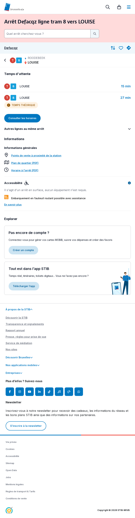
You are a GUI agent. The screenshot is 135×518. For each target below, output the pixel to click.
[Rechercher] (107, 7)
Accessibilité (12, 456)
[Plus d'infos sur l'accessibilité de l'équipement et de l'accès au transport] (129, 183)
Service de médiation (19, 343)
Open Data (11, 470)
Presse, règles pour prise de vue (26, 336)
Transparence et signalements (25, 324)
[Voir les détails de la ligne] (5, 60)
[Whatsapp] (79, 391)
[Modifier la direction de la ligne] (113, 48)
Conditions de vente (16, 498)
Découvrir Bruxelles (18, 357)
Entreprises (13, 372)
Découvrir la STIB (16, 317)
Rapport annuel (15, 330)
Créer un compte (23, 250)
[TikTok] (49, 391)
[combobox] (47, 33)
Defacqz (11, 48)
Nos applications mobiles (21, 365)
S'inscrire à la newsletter (26, 425)
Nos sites (11, 349)
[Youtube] (29, 391)
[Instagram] (19, 391)
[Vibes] (59, 391)
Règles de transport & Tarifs (20, 491)
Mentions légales (15, 484)
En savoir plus (13, 204)
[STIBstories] (69, 391)
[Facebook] (10, 391)
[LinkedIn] (39, 391)
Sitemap (10, 463)
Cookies (10, 449)
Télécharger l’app (24, 286)
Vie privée (11, 442)
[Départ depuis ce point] (129, 48)
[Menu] (129, 7)
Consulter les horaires (22, 118)
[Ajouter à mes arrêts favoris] (121, 48)
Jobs (8, 477)
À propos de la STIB (18, 309)
